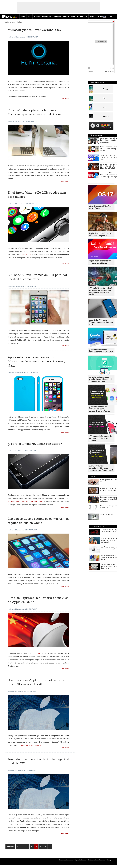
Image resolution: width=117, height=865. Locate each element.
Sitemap (109, 860)
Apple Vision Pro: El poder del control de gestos (100, 234)
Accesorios (66, 16)
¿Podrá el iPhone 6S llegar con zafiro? (35, 444)
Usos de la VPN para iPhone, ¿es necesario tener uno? (101, 322)
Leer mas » (65, 98)
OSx (86, 16)
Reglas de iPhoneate (80, 860)
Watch (29, 16)
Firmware (92, 16)
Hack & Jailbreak (47, 16)
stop (97, 125)
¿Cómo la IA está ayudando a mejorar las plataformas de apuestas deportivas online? (101, 291)
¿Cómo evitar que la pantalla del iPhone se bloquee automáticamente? (101, 468)
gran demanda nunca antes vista (29, 745)
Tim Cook (37, 653)
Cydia (73, 16)
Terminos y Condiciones (66, 860)
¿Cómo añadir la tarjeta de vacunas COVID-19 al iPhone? (100, 438)
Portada (6, 22)
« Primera (10, 846)
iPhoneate (10, 16)
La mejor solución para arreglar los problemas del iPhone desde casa (100, 379)
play (92, 125)
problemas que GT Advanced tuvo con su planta (25, 501)
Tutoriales (37, 16)
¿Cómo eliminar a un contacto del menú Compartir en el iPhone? (99, 409)
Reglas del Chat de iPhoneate (96, 860)
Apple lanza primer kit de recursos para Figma (100, 262)
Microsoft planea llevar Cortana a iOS (35, 30)
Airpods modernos (106, 514)
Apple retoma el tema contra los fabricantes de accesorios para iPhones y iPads (36, 361)
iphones (12, 22)
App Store (80, 16)
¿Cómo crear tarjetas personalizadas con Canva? (101, 350)
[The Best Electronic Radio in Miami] (104, 126)
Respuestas (100, 16)
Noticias (23, 16)
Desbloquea (57, 16)
